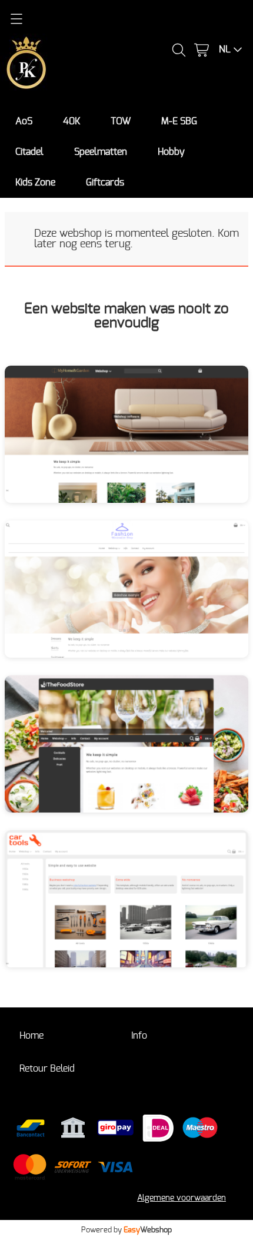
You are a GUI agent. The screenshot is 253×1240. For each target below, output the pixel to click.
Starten (159, 443)
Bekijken (94, 443)
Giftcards (105, 182)
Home (31, 1035)
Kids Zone (35, 182)
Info (139, 1035)
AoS (23, 121)
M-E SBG (179, 121)
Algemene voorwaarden (181, 1197)
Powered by (126, 1230)
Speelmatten (100, 152)
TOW (121, 121)
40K (71, 121)
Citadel (29, 152)
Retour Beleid (47, 1068)
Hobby (171, 152)
